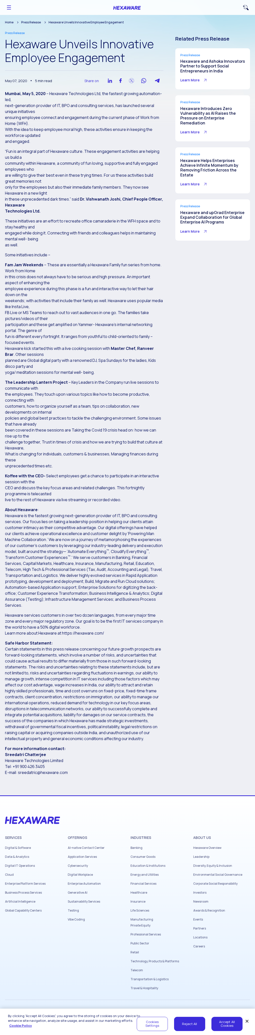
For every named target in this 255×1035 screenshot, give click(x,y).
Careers (199, 946)
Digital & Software (18, 848)
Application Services (82, 857)
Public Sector (139, 943)
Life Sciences (139, 911)
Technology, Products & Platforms (154, 961)
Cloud (9, 875)
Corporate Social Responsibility (215, 884)
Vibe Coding (76, 920)
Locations (200, 937)
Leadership (201, 857)
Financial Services (143, 884)
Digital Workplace (80, 875)
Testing (73, 911)
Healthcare (138, 893)
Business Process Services (23, 893)
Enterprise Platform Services (25, 884)
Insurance (137, 902)
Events (198, 920)
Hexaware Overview (207, 848)
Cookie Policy (20, 1025)
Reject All (189, 1024)
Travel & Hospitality (144, 988)
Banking (136, 848)
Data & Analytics (17, 857)
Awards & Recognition (209, 911)
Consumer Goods (142, 857)
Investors (199, 893)
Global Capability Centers (23, 911)
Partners (199, 928)
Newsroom (200, 902)
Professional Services (145, 934)
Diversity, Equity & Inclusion (212, 866)
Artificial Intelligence (20, 902)
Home (9, 22)
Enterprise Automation (84, 884)
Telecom (136, 970)
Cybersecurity (78, 866)
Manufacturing (141, 920)
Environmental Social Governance (217, 875)
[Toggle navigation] (9, 7)
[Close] (247, 1021)
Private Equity (140, 925)
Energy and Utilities (144, 875)
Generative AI (77, 893)
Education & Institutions (147, 866)
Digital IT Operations (20, 866)
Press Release (31, 22)
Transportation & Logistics (149, 979)
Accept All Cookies (227, 1024)
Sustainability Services (84, 902)
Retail (134, 952)
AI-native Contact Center (86, 848)
